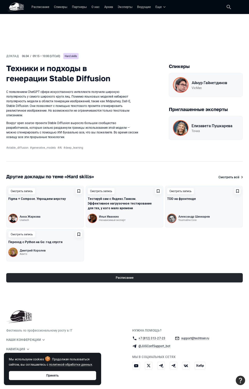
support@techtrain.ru (195, 338)
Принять (52, 375)
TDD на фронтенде (181, 199)
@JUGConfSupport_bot (154, 346)
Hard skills (71, 56)
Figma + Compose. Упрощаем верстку (37, 199)
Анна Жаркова (30, 216)
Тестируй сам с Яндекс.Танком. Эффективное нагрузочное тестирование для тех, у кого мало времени (120, 203)
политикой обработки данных (70, 364)
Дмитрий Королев (33, 250)
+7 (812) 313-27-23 (152, 338)
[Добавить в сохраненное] (79, 191)
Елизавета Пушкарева (212, 125)
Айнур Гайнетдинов (209, 82)
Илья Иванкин (109, 216)
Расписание (124, 278)
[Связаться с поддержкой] (240, 380)
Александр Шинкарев (194, 216)
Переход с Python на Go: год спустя (35, 242)
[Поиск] (229, 7)
